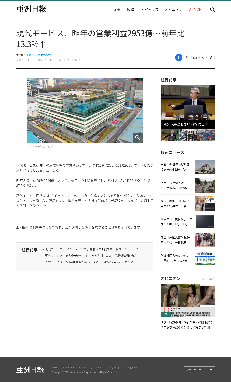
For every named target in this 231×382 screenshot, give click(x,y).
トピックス (149, 9)
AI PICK (195, 9)
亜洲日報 (31, 9)
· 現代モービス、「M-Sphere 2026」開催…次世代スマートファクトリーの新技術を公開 (93, 249)
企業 (117, 9)
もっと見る (207, 279)
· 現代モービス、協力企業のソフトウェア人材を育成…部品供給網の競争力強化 (93, 255)
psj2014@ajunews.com (40, 54)
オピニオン (174, 9)
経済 (130, 9)
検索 (212, 9)
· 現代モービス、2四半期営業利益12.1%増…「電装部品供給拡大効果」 (89, 262)
